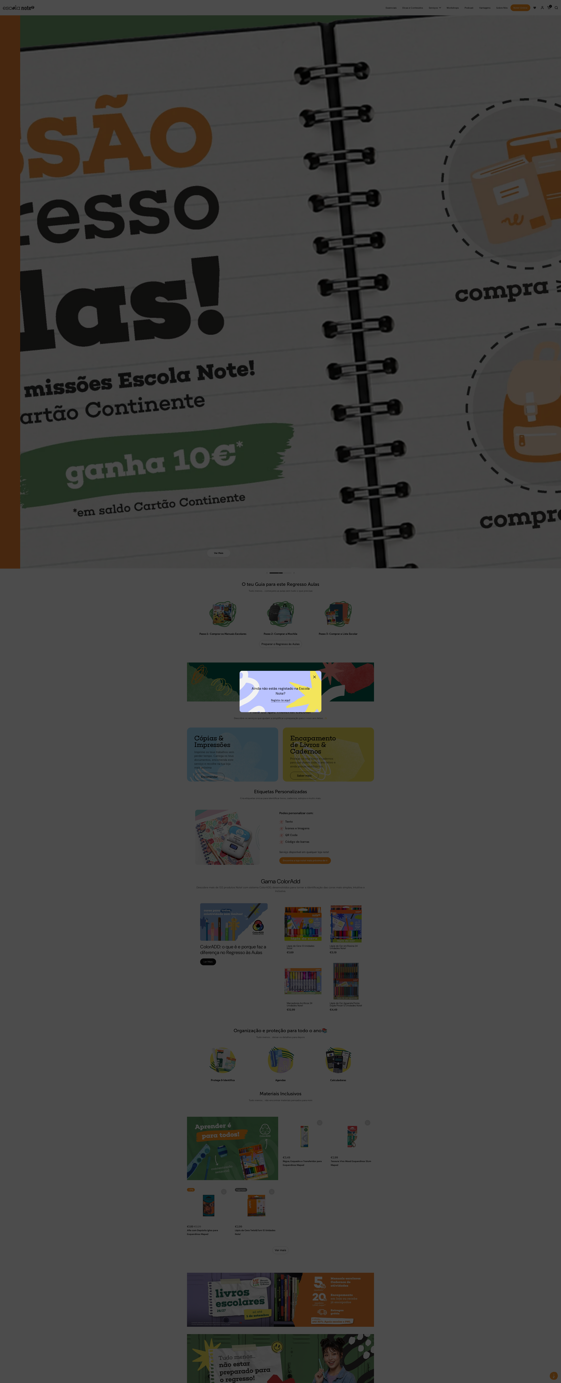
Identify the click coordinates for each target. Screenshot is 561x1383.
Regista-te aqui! (280, 700)
